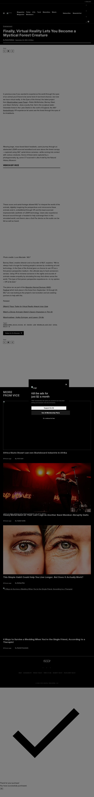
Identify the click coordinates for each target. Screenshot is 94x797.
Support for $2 (49, 408)
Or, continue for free (49, 418)
